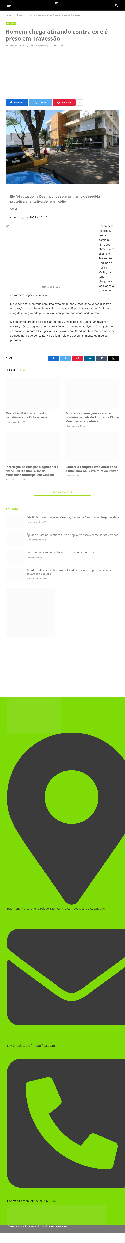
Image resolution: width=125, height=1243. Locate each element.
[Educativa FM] (62, 5)
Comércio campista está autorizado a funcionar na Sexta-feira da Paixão (91, 469)
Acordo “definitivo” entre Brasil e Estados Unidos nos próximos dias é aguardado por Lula (69, 572)
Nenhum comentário (39, 45)
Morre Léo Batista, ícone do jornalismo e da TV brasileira (26, 415)
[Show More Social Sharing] (79, 102)
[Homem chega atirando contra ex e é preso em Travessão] (62, 147)
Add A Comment (62, 492)
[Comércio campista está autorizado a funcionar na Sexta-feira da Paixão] (92, 447)
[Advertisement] (62, 73)
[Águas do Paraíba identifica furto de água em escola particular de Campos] (15, 539)
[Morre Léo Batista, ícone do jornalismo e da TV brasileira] (33, 393)
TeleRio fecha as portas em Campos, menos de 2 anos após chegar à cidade (73, 517)
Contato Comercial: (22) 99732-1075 (31, 1201)
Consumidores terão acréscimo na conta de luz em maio (61, 552)
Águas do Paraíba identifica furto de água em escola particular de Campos (72, 535)
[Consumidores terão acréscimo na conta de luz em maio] (15, 556)
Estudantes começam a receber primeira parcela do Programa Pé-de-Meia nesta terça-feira (92, 417)
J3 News (11, 23)
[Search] (116, 5)
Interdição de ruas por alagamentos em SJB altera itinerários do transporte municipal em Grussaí (32, 471)
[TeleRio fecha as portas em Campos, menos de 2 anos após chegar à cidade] (15, 521)
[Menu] (9, 5)
